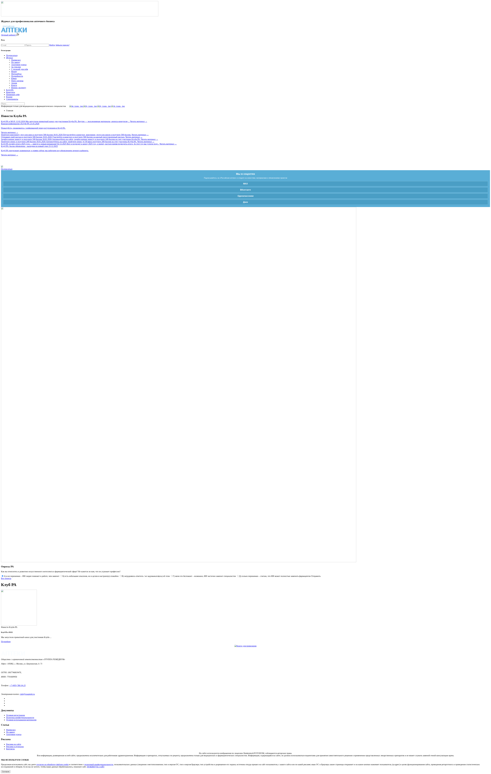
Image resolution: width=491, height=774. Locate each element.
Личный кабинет (8, 35)
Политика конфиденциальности (20, 717)
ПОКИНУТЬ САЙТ (95, 767)
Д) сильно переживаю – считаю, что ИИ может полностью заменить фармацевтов (275, 576)
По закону (15, 62)
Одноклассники (246, 196)
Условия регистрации (15, 715)
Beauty (14, 71)
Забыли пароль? (62, 45)
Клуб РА (10, 90)
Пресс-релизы (17, 81)
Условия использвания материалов (21, 720)
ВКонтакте (245, 190)
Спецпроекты (12, 99)
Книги (14, 85)
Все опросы (6, 578)
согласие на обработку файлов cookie (52, 764)
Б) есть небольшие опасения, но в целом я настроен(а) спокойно (91, 576)
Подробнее (6, 642)
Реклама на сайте (13, 744)
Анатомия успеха (18, 65)
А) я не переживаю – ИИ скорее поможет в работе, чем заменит (31, 576)
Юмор (14, 78)
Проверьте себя (12, 94)
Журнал (9, 58)
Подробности (17, 76)
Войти (52, 45)
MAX (245, 184)
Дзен (245, 202)
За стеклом (16, 67)
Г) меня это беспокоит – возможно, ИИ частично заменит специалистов (204, 576)
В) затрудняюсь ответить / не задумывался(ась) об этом (146, 576)
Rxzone (9, 97)
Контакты (10, 749)
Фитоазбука (16, 74)
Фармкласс (16, 60)
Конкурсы (10, 92)
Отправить (316, 576)
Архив (14, 83)
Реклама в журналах (15, 746)
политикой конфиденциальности (98, 764)
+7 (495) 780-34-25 (17, 685)
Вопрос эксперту (18, 88)
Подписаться (11, 55)
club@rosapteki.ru (27, 694)
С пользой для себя (19, 69)
